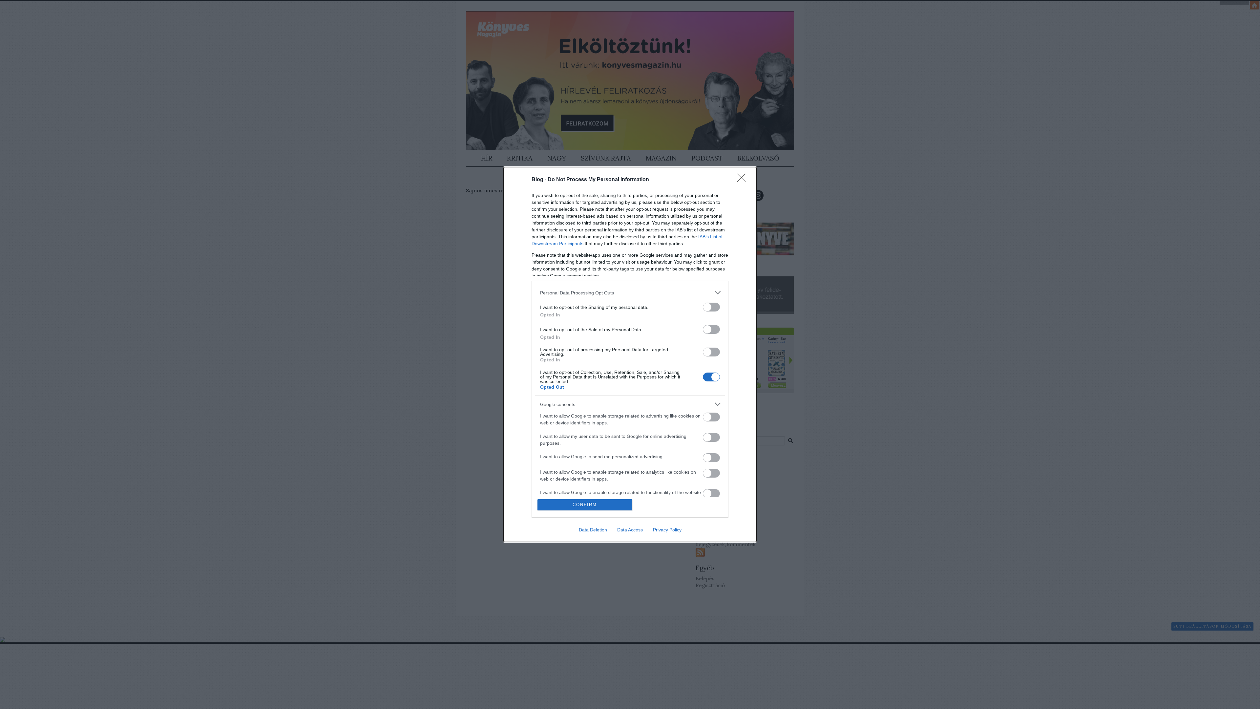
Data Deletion (593, 529)
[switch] (711, 307)
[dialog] (630, 354)
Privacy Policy (667, 529)
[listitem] (630, 292)
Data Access (630, 529)
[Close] (743, 180)
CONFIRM (585, 504)
